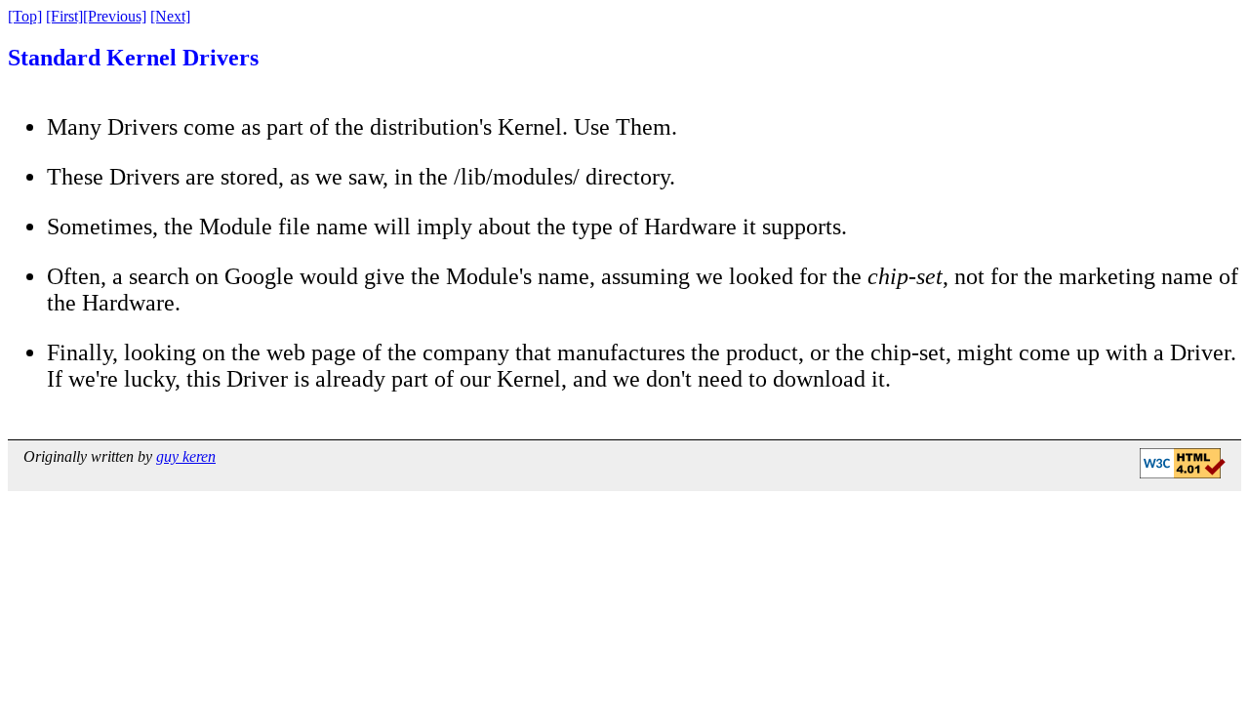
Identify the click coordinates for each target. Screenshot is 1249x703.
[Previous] (114, 16)
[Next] (170, 16)
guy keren (186, 456)
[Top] (25, 16)
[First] (64, 16)
